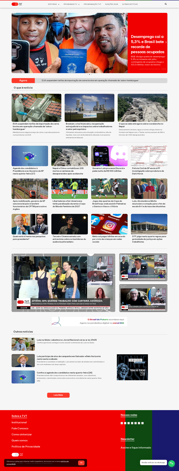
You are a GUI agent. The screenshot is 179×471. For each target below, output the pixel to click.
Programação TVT (92, 4)
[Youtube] (122, 423)
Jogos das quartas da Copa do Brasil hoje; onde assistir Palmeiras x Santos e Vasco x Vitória (109, 204)
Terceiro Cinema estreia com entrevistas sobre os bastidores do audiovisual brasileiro (69, 239)
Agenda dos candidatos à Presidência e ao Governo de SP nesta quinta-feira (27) (28, 171)
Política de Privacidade (26, 446)
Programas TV (70, 4)
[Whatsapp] (125, 423)
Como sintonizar (22, 434)
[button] (165, 4)
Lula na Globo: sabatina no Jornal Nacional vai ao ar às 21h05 (67, 340)
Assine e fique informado (136, 447)
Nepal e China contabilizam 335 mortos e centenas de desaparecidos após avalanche (68, 171)
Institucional (19, 422)
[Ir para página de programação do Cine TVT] (89, 326)
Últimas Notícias (130, 4)
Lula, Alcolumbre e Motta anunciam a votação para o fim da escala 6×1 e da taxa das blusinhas (148, 204)
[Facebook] (135, 423)
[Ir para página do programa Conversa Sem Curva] (132, 380)
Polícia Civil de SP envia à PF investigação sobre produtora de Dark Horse (148, 171)
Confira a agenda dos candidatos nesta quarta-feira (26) (64, 373)
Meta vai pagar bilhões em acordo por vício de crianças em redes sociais (108, 239)
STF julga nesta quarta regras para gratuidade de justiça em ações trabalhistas (149, 239)
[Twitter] (132, 423)
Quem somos (20, 440)
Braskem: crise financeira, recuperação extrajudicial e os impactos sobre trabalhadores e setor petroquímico (89, 126)
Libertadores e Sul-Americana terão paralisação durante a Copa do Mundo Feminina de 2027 (69, 204)
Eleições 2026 (111, 4)
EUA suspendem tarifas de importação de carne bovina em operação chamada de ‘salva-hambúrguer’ (36, 126)
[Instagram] (129, 423)
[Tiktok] (139, 423)
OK (81, 463)
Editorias (52, 4)
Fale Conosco (20, 428)
